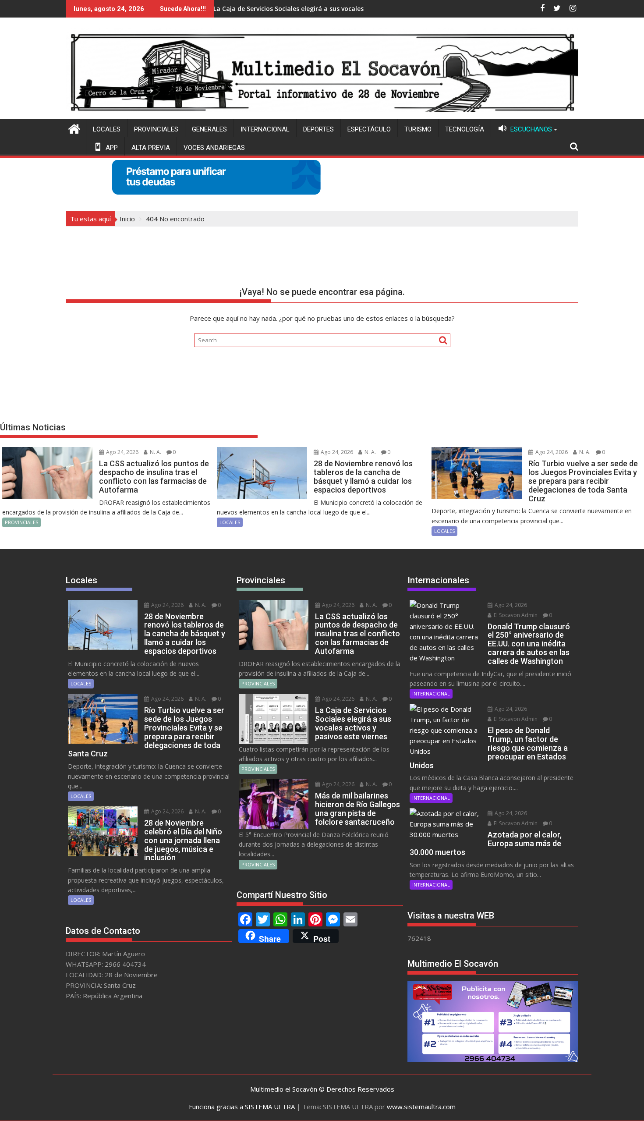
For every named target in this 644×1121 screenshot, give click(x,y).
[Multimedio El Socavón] (74, 128)
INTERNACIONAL (265, 129)
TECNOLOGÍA (464, 129)
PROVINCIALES (156, 129)
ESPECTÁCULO (369, 129)
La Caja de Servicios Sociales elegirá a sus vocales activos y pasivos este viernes (291, 8)
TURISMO (418, 129)
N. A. (155, 452)
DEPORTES (318, 129)
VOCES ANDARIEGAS (214, 148)
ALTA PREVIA (150, 148)
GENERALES (209, 129)
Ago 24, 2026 (121, 452)
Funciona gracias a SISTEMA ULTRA (242, 1106)
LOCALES (106, 129)
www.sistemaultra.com (421, 1106)
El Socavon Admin (515, 615)
